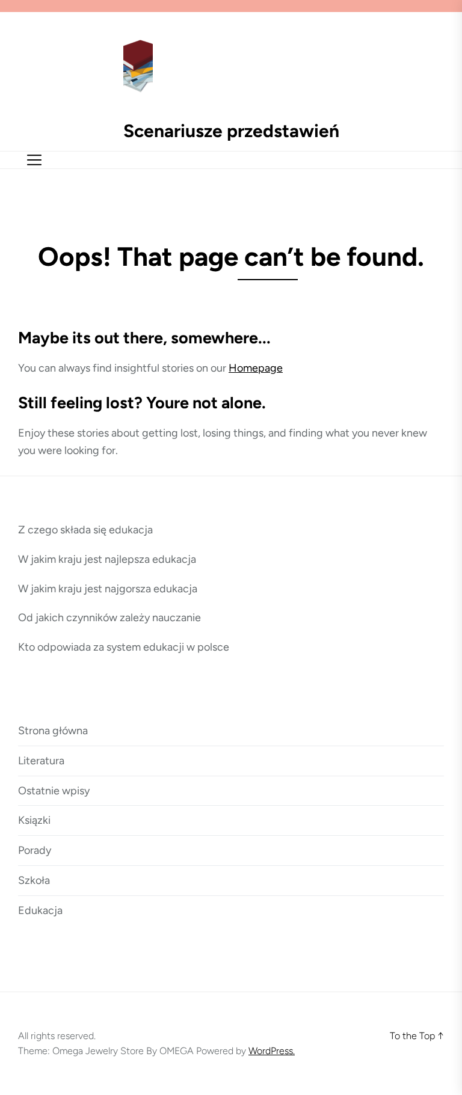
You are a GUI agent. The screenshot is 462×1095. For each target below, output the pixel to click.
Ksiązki (34, 820)
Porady (34, 850)
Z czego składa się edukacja (85, 529)
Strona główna (53, 730)
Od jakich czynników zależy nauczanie (109, 617)
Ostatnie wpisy (54, 790)
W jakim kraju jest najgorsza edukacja (107, 588)
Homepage (256, 368)
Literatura (41, 760)
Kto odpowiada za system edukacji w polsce (123, 647)
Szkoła (34, 880)
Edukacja (40, 910)
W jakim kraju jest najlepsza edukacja (107, 559)
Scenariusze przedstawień (231, 131)
